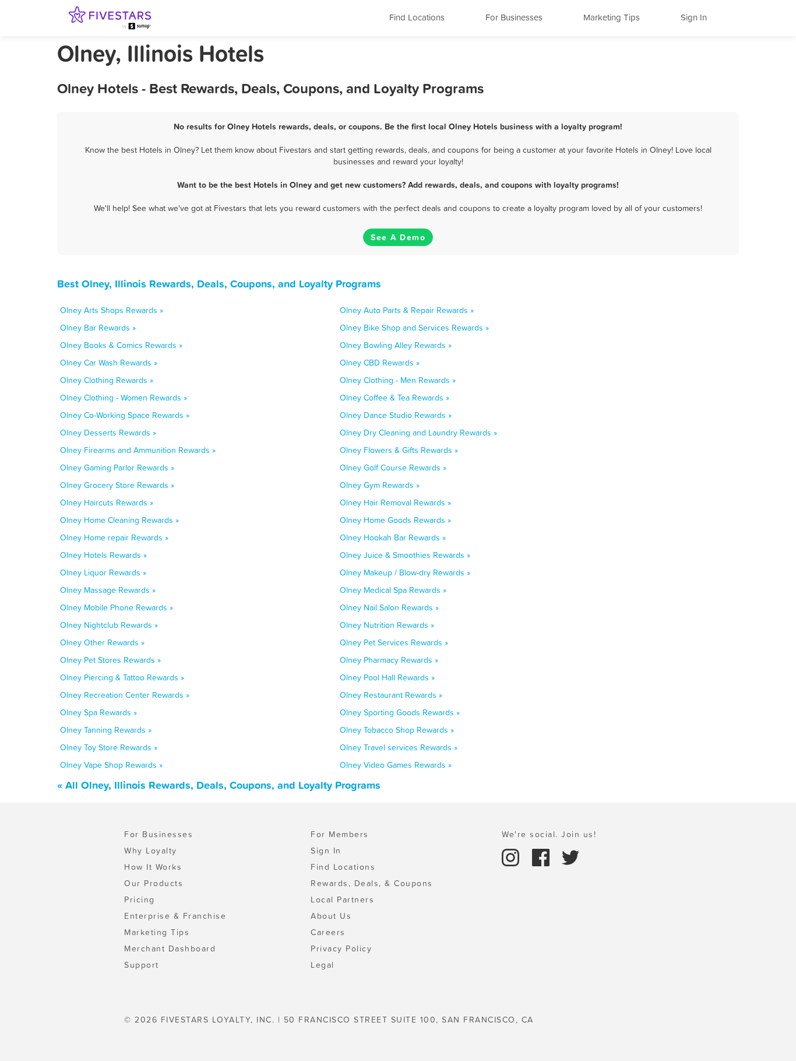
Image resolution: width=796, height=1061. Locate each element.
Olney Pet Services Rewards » (394, 642)
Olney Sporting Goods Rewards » (400, 712)
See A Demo (398, 237)
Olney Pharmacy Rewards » (389, 660)
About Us (331, 916)
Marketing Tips (611, 17)
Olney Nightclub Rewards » (109, 625)
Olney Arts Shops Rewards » (111, 310)
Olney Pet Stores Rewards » (110, 660)
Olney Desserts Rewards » (108, 432)
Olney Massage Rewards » (108, 590)
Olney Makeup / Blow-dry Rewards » (405, 572)
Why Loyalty (150, 850)
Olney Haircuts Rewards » (106, 502)
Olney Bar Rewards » (98, 327)
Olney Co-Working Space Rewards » (124, 415)
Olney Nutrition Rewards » (387, 625)
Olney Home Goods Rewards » (395, 520)
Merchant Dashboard (170, 948)
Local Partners (342, 899)
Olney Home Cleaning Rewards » (119, 520)
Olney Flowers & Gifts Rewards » (399, 450)
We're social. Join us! (549, 834)
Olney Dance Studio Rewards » (396, 415)
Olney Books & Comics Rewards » (121, 345)
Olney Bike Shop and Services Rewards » (414, 327)
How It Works (153, 867)
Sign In (694, 17)
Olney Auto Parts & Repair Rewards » (407, 310)
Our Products (153, 883)
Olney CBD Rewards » (380, 362)
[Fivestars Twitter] (570, 856)
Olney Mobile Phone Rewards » (116, 607)
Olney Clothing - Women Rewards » (123, 397)
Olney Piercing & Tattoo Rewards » (122, 677)
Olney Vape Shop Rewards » (111, 765)
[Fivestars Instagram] (512, 856)
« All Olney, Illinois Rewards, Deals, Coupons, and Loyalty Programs (219, 785)
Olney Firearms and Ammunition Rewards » (138, 450)
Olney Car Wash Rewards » (108, 362)
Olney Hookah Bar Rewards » (393, 537)
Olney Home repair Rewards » (114, 537)
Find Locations (417, 17)
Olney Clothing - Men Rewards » (398, 380)
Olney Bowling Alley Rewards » (396, 345)
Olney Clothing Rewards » (106, 380)
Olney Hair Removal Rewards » (395, 502)
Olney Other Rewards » (102, 642)
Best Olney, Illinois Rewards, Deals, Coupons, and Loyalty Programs (219, 283)
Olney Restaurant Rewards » (391, 695)
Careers (328, 932)
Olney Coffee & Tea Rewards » (394, 397)
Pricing (139, 899)
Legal (322, 965)
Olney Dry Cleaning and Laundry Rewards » (418, 432)
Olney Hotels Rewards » (103, 555)
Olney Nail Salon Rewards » (389, 607)
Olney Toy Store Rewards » (108, 747)
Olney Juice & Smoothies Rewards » (405, 555)
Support (141, 965)
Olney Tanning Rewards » (106, 730)
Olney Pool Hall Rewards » (387, 677)
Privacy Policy (341, 948)
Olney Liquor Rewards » (103, 572)
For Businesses (514, 17)
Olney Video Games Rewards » (396, 765)
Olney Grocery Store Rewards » (117, 485)
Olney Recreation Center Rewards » (124, 695)
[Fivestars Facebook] (542, 856)
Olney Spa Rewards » (98, 712)
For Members (340, 834)
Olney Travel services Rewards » (398, 747)
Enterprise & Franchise (175, 916)
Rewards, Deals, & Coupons (372, 883)
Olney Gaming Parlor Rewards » (117, 467)
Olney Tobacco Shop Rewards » (397, 730)
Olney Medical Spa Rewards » (393, 590)
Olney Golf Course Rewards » (393, 467)
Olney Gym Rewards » (380, 485)
